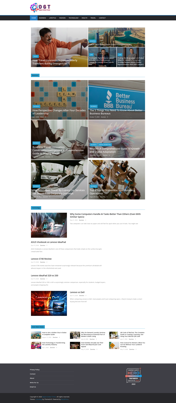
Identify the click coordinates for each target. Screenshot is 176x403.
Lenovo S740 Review (41, 258)
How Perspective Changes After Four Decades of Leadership (59, 112)
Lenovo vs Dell (77, 292)
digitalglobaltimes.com (133, 376)
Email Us (33, 387)
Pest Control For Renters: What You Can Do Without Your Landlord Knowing (132, 344)
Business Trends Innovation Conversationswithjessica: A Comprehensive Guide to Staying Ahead (58, 150)
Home (34, 18)
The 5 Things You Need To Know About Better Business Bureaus (116, 112)
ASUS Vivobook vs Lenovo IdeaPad (48, 242)
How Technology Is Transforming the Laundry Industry (53, 344)
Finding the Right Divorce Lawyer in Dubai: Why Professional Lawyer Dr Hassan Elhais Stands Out (101, 61)
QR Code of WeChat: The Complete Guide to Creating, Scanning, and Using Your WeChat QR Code (132, 334)
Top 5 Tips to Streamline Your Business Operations (112, 191)
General (92, 41)
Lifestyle (52, 18)
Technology (73, 18)
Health (84, 18)
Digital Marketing (105, 145)
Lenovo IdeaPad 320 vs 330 (44, 275)
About (32, 378)
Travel (93, 18)
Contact (102, 18)
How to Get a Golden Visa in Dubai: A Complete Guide (109, 44)
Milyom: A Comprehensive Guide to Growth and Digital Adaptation (115, 150)
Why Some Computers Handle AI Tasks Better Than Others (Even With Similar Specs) (105, 215)
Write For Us (34, 383)
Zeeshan (103, 117)
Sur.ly (137, 380)
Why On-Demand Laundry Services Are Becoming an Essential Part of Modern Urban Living (93, 334)
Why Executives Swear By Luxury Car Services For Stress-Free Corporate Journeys (58, 191)
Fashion (62, 18)
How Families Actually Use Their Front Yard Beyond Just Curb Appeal (92, 344)
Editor (42, 117)
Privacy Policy (35, 370)
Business (42, 18)
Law (91, 55)
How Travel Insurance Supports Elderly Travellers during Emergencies (54, 62)
